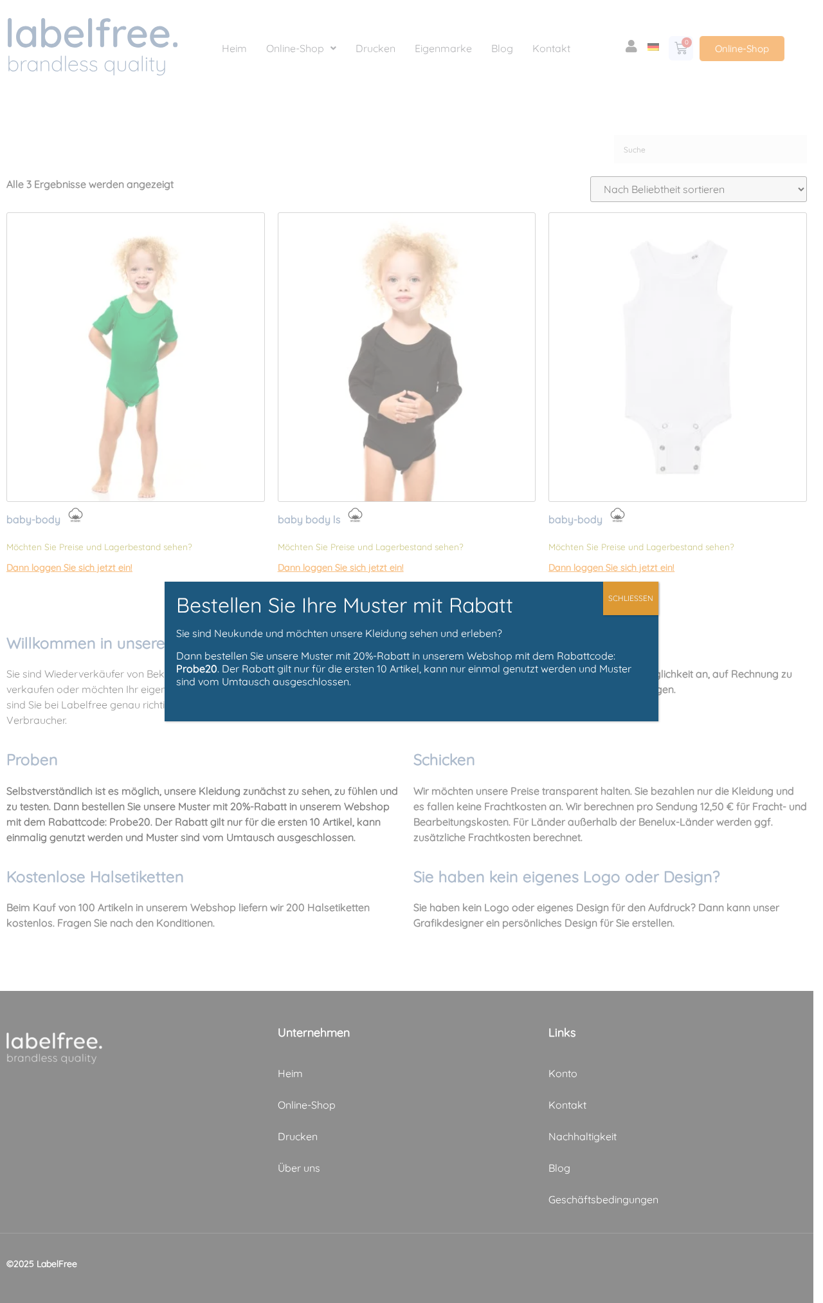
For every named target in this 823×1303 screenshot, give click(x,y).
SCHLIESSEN (630, 598)
